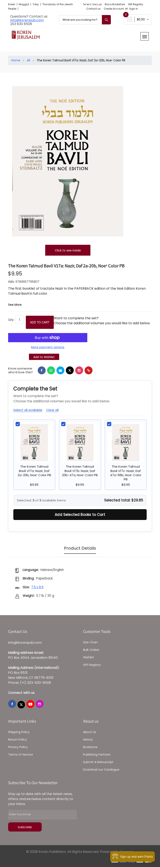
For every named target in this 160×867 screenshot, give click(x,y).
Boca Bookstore (115, 4)
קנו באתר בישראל (92, 4)
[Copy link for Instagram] (79, 370)
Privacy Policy (18, 747)
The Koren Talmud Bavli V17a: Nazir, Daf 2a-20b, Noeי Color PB (34, 470)
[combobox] (85, 19)
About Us (89, 732)
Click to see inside (68, 250)
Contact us (93, 8)
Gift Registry (135, 4)
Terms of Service (20, 754)
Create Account (114, 8)
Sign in (133, 8)
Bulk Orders (91, 650)
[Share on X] (70, 370)
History (88, 739)
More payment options (47, 347)
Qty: (11, 320)
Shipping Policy (19, 732)
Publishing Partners (96, 754)
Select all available (27, 410)
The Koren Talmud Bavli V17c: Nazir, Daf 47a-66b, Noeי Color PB (125, 472)
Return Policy (17, 739)
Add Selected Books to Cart (80, 514)
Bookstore (90, 747)
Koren (12, 4)
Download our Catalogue (101, 769)
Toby (35, 4)
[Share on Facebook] (42, 370)
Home (15, 60)
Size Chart (90, 642)
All (28, 60)
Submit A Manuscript (98, 762)
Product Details (80, 548)
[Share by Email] (60, 370)
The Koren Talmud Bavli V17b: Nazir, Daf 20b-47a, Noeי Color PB (80, 470)
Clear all (52, 410)
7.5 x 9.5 (37, 587)
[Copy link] (88, 370)
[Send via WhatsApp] (51, 370)
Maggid (24, 4)
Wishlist (88, 657)
